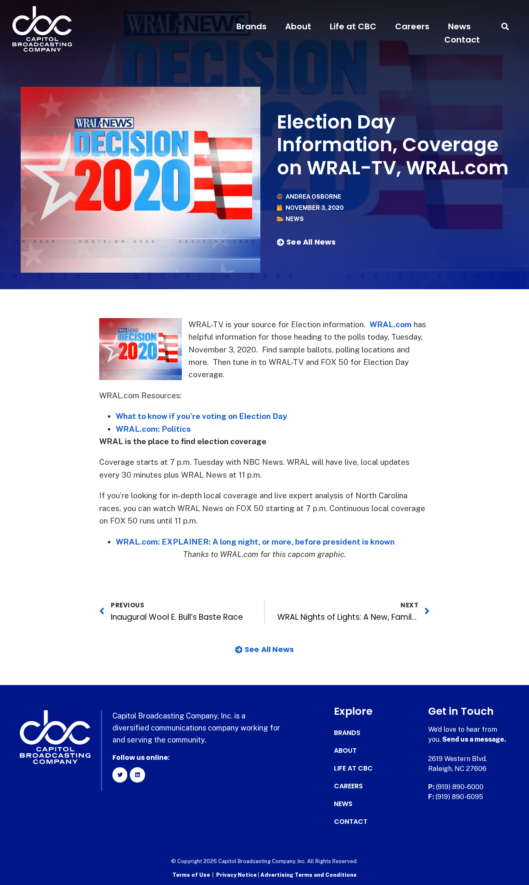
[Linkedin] (137, 774)
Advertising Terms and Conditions (308, 875)
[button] (505, 26)
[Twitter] (119, 774)
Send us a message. (474, 739)
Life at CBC (353, 26)
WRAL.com (390, 324)
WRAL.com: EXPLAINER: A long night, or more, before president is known (255, 541)
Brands (251, 26)
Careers (412, 26)
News (459, 26)
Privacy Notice (237, 875)
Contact (462, 39)
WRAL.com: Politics (153, 428)
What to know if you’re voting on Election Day (201, 416)
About (298, 26)
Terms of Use (191, 875)
